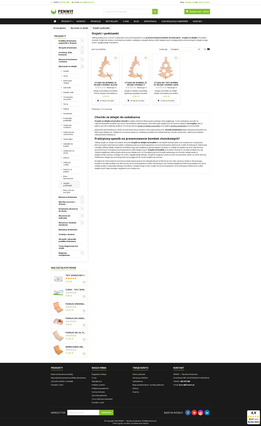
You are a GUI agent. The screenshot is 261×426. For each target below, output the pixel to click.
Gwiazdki (67, 87)
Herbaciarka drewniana (76, 347)
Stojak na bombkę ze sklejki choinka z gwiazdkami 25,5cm (136, 84)
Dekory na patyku (67, 170)
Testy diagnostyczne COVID (68, 247)
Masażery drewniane (68, 229)
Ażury (65, 76)
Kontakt (197, 21)
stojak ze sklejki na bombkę (148, 126)
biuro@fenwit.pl (87, 2)
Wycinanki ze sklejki (68, 66)
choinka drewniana (179, 126)
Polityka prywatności (100, 388)
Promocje (96, 21)
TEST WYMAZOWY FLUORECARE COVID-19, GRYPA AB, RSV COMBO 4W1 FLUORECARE (76, 275)
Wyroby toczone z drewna (67, 203)
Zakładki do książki (68, 145)
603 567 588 (64, 2)
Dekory (66, 157)
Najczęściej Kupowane (63, 267)
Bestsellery (112, 21)
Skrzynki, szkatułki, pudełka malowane (68, 240)
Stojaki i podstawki (67, 184)
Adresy (135, 388)
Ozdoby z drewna (67, 234)
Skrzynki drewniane (68, 47)
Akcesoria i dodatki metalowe (67, 223)
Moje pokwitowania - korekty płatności (148, 385)
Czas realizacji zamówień (174, 21)
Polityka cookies (98, 385)
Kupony (136, 392)
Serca (65, 104)
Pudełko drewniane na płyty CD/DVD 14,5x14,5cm (76, 304)
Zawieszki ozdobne (67, 126)
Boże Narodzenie (68, 177)
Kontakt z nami (57, 385)
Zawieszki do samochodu (68, 133)
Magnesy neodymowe (64, 254)
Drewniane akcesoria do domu (68, 210)
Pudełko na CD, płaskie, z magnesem (76, 333)
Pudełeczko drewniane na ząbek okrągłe (76, 318)
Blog (136, 21)
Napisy (66, 109)
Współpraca (150, 21)
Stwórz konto (204, 2)
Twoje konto (140, 367)
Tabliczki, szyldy (67, 163)
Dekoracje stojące (67, 81)
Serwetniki (67, 113)
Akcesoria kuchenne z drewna (68, 60)
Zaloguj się (189, 2)
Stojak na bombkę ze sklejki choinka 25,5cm (105, 83)
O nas (126, 21)
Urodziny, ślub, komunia (65, 53)
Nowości (81, 21)
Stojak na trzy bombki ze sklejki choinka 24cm (166, 83)
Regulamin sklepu (99, 374)
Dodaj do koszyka (105, 100)
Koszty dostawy (98, 392)
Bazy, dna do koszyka (68, 191)
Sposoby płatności (99, 395)
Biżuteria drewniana (68, 197)
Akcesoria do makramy (64, 216)
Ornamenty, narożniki (68, 98)
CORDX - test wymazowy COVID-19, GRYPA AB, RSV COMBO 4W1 (76, 290)
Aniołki (66, 71)
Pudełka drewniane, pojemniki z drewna (68, 42)
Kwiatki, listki (68, 92)
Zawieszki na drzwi (68, 152)
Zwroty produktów (140, 378)
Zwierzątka (67, 139)
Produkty (66, 21)
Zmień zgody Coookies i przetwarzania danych (131, 423)
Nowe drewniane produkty (62, 374)
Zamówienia (138, 381)
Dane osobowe (139, 374)
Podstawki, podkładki (67, 119)
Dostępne (186, 49)
